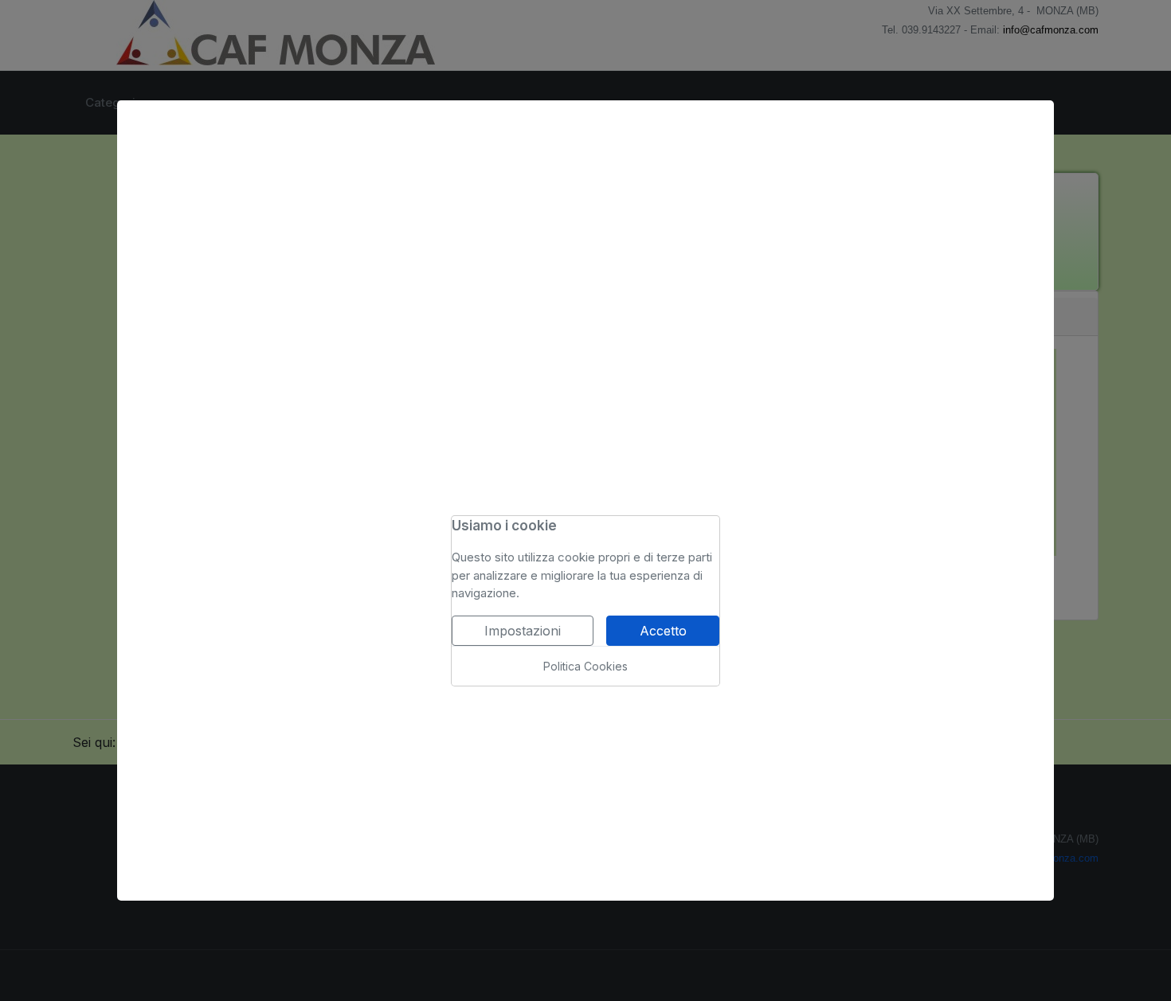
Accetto (663, 631)
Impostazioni (522, 631)
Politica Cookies (585, 666)
